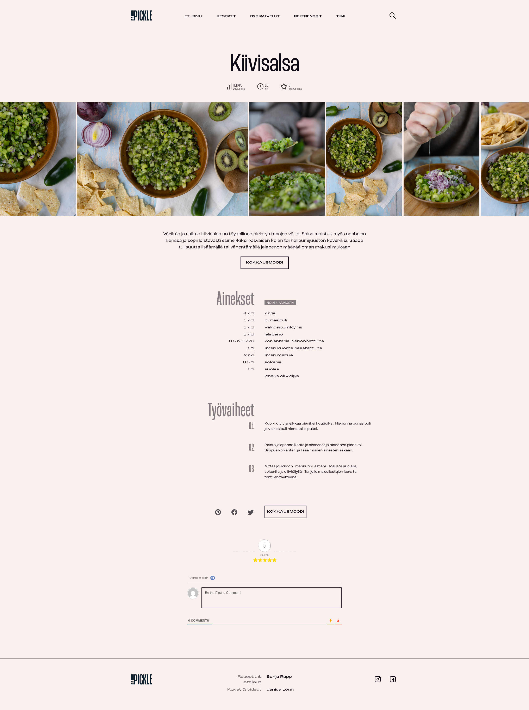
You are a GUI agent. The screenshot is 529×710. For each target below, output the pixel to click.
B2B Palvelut (265, 16)
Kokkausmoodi (264, 262)
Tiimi (340, 16)
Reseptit (226, 16)
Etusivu (193, 16)
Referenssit (308, 16)
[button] (508, 159)
